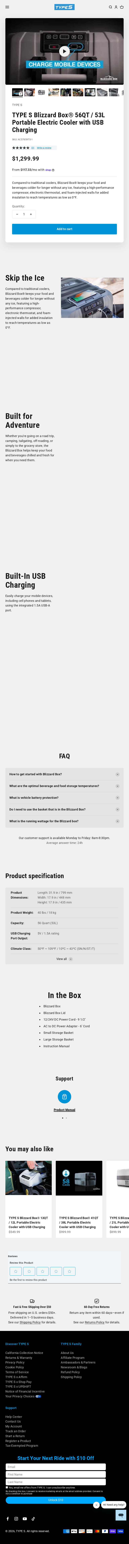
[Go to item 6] (78, 92)
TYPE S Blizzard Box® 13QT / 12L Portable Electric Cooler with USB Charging (28, 1222)
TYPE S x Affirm (16, 1377)
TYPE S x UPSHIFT (18, 1386)
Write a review (44, 147)
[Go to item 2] (29, 92)
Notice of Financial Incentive (25, 1391)
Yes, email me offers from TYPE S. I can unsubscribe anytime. (42, 1487)
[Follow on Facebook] (7, 1518)
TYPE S (17, 105)
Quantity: (18, 206)
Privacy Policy (15, 1362)
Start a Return (15, 1436)
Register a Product (18, 1441)
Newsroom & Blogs (74, 1367)
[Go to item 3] (41, 92)
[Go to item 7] (90, 92)
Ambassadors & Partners (78, 1362)
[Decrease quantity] (17, 214)
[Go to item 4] (53, 92)
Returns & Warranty (18, 1357)
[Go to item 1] (17, 92)
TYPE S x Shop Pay (18, 1382)
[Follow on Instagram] (16, 1518)
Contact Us (13, 1421)
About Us (67, 1353)
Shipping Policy (30, 1322)
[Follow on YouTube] (25, 1518)
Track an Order (15, 1431)
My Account (13, 1426)
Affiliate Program (72, 1357)
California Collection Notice (24, 1353)
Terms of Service (17, 1372)
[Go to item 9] (114, 92)
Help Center (13, 1417)
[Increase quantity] (31, 214)
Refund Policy (70, 1372)
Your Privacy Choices (19, 1396)
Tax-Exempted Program (21, 1445)
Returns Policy (95, 1322)
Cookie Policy (14, 1367)
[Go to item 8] (102, 92)
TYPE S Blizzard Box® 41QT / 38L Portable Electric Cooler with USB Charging (78, 1222)
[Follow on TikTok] (33, 1518)
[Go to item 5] (65, 92)
